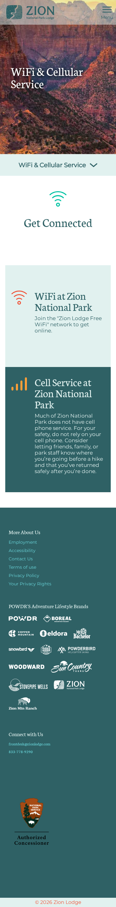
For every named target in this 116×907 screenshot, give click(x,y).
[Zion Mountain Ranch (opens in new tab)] (23, 703)
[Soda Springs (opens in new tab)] (46, 650)
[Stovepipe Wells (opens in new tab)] (28, 685)
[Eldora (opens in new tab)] (53, 633)
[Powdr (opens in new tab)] (23, 618)
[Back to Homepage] (58, 821)
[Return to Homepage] (30, 12)
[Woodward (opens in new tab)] (27, 667)
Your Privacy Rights (30, 584)
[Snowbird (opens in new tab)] (22, 649)
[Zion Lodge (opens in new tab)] (69, 685)
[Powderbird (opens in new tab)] (76, 649)
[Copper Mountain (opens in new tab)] (21, 633)
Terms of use (22, 567)
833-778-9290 (21, 751)
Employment (23, 542)
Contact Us (21, 559)
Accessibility (22, 550)
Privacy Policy (24, 575)
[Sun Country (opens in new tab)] (71, 667)
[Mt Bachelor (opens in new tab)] (81, 633)
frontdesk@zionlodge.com (29, 743)
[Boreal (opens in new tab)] (57, 618)
